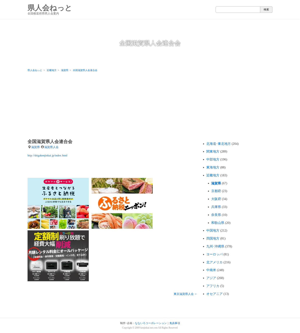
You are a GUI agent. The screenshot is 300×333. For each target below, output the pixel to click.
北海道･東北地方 (218, 143)
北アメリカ (214, 262)
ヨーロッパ (214, 254)
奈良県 (216, 215)
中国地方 (212, 230)
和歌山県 (217, 222)
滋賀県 (35, 147)
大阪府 (216, 199)
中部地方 (212, 159)
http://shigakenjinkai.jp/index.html (47, 155)
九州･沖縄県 (215, 246)
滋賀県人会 (51, 147)
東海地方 (212, 167)
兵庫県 (216, 207)
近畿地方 (212, 175)
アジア (211, 278)
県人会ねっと (50, 9)
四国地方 (212, 238)
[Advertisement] (150, 106)
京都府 (216, 191)
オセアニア (214, 294)
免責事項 (174, 323)
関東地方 (212, 151)
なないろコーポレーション (151, 323)
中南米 (211, 270)
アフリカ (212, 286)
